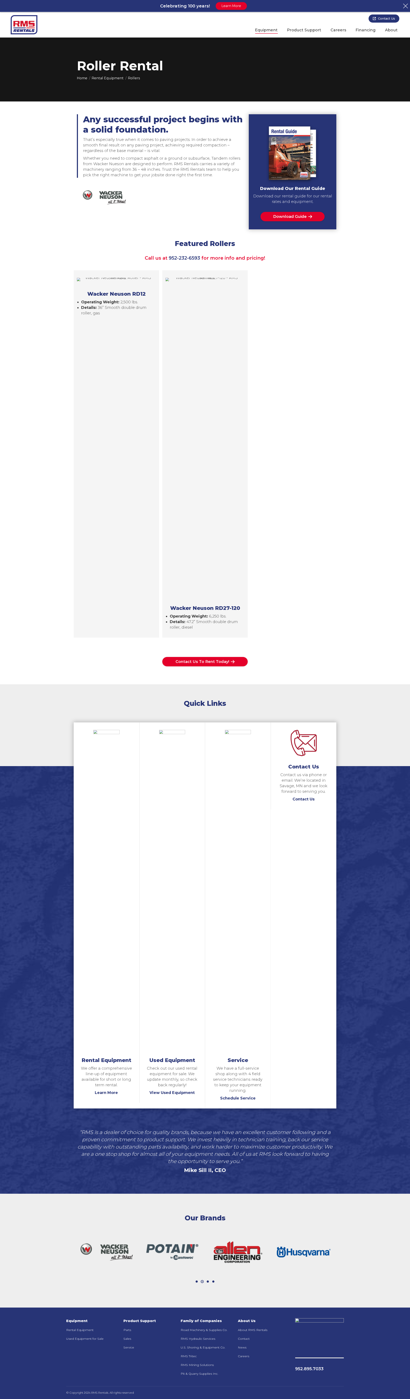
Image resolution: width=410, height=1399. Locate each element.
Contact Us (304, 799)
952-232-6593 (184, 258)
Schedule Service (238, 1098)
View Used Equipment (172, 1092)
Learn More (106, 1092)
